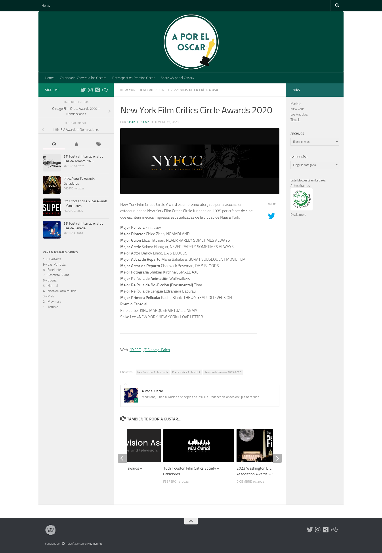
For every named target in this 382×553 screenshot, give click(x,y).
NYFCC (135, 349)
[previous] (122, 458)
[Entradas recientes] (54, 144)
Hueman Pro (95, 543)
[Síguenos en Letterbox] (97, 89)
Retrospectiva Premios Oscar (133, 78)
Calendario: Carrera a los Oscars (83, 78)
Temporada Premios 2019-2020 (223, 372)
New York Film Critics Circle (145, 90)
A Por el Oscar (138, 122)
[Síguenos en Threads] (104, 89)
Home (46, 5)
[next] (277, 458)
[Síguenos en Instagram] (90, 89)
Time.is (295, 120)
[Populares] (76, 144)
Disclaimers (298, 215)
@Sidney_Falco (156, 349)
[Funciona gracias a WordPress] (63, 543)
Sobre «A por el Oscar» (177, 78)
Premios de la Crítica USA (196, 90)
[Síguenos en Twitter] (83, 89)
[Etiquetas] (98, 144)
